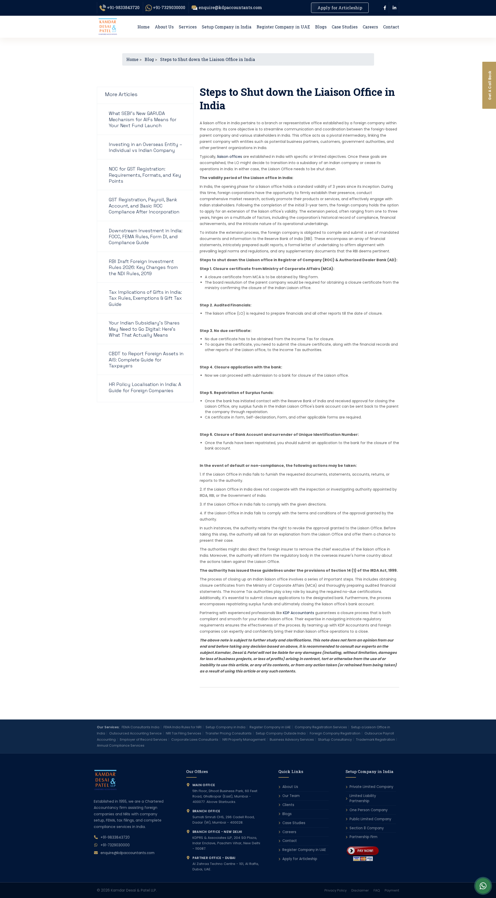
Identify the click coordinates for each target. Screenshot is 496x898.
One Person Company (369, 810)
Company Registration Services (321, 727)
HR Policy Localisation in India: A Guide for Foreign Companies (145, 387)
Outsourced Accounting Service (135, 733)
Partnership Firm (363, 836)
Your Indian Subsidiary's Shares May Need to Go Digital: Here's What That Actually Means (144, 329)
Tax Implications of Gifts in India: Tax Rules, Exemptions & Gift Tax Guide (145, 298)
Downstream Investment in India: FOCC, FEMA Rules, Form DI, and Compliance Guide (145, 237)
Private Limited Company (371, 786)
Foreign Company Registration (335, 733)
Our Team (291, 795)
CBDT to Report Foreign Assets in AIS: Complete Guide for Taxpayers (146, 360)
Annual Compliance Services (120, 745)
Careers (370, 27)
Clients (288, 804)
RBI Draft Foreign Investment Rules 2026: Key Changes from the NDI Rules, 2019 (143, 267)
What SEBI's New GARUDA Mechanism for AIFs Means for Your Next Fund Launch (142, 119)
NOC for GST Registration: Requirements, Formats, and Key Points (145, 175)
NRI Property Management (244, 739)
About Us (164, 27)
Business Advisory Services (292, 739)
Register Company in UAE (283, 27)
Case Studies (345, 27)
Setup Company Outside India (281, 733)
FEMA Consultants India (140, 727)
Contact (391, 27)
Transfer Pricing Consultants (228, 733)
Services (188, 27)
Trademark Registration (375, 739)
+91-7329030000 (169, 7)
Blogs (321, 27)
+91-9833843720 (123, 7)
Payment (392, 890)
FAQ (377, 890)
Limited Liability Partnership (363, 798)
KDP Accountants (298, 612)
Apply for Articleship (339, 7)
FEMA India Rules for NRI (183, 727)
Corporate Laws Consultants (194, 739)
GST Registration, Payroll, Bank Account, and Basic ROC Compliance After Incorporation (144, 206)
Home (143, 27)
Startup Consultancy (335, 739)
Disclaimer (360, 890)
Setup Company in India (226, 27)
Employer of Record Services (143, 739)
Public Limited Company (370, 819)
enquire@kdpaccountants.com (230, 7)
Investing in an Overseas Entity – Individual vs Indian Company (145, 147)
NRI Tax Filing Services (183, 733)
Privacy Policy (335, 890)
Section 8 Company (367, 828)
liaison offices (229, 156)
